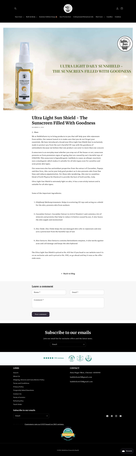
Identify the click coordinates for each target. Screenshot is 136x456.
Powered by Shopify (73, 450)
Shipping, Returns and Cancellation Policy (28, 380)
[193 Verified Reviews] (68, 442)
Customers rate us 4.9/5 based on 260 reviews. (44, 424)
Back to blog (69, 274)
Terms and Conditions (21, 383)
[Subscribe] (83, 344)
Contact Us (17, 394)
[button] (15, 8)
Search (15, 373)
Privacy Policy (18, 387)
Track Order (17, 404)
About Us (16, 376)
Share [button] (36, 132)
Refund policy (18, 401)
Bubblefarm (65, 450)
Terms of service (19, 397)
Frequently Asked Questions (23, 390)
